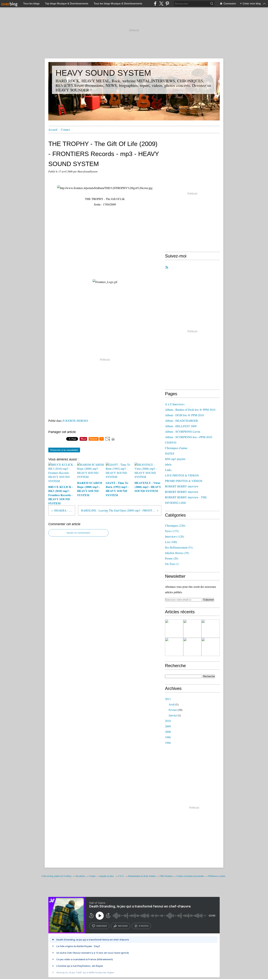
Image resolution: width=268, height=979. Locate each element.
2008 (168, 732)
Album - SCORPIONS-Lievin (182, 431)
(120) (174, 536)
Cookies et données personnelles (190, 875)
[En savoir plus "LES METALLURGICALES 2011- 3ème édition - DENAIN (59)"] (174, 629)
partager (123, 926)
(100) (171, 542)
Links (168, 470)
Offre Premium (166, 875)
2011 (168, 699)
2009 (168, 726)
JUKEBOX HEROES (75, 420)
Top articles (80, 875)
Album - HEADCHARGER (181, 420)
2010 (168, 721)
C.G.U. (121, 875)
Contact (65, 129)
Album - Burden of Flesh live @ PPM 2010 (190, 409)
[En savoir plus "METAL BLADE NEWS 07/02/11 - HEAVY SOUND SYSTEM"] (210, 647)
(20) (171, 558)
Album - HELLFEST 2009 (181, 426)
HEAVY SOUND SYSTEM (103, 73)
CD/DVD (170, 442)
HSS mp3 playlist (175, 459)
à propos (143, 926)
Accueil (52, 129)
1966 (168, 743)
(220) (175, 525)
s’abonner (101, 926)
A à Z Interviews (175, 404)
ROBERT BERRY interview (182, 486)
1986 (168, 737)
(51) (179, 547)
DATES (169, 453)
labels (168, 464)
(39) (177, 553)
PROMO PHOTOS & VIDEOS (183, 481)
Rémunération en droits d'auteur (142, 875)
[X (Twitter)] (161, 3)
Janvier (173, 715)
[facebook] (155, 3)
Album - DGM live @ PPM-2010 (184, 415)
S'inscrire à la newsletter (64, 450)
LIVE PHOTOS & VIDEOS (182, 475)
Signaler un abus (106, 875)
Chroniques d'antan (176, 448)
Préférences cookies (216, 875)
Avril (171, 704)
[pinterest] (167, 3)
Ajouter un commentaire (78, 533)
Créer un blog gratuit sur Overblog (56, 875)
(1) (172, 564)
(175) (172, 531)
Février (173, 710)
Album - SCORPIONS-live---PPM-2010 (188, 437)
